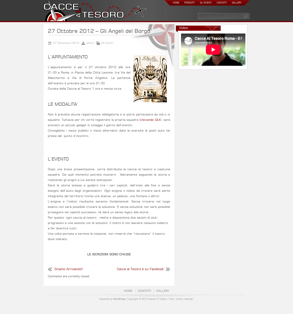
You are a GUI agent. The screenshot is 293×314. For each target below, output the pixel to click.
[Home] (95, 11)
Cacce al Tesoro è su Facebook (140, 269)
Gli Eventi (205, 3)
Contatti (222, 3)
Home (176, 3)
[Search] (246, 16)
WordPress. (119, 299)
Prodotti (189, 3)
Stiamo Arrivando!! (68, 269)
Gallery (237, 3)
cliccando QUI (150, 119)
